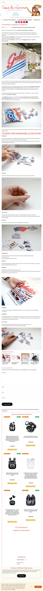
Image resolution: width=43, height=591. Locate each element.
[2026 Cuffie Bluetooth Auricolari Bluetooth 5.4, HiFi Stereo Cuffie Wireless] (12, 463)
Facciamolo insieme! (16, 27)
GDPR (14, 589)
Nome (3, 386)
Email (3, 392)
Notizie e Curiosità (23, 27)
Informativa (21, 575)
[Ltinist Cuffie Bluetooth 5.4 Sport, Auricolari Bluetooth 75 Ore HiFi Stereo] (30, 426)
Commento (4, 372)
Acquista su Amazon (12, 449)
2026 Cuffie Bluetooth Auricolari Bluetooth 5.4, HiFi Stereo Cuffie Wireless (12, 474)
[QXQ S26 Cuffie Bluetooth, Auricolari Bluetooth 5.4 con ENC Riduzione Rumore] (30, 500)
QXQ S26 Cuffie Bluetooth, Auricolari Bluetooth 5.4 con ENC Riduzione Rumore (31, 510)
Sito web (3, 397)
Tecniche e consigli (31, 27)
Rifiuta (31, 586)
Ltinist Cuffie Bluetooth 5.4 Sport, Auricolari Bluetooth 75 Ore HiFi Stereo (30, 437)
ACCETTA (38, 586)
